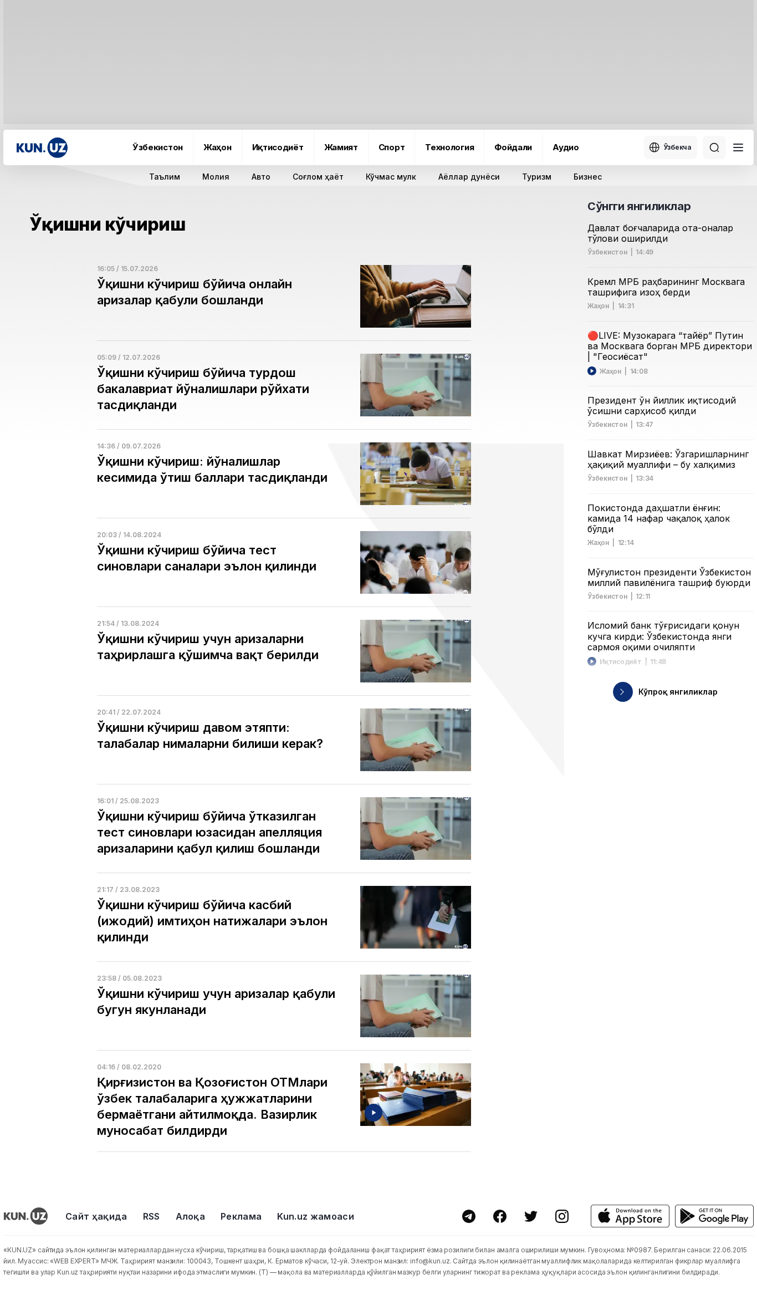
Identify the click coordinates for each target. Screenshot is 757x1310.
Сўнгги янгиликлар (638, 206)
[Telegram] (468, 1216)
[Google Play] (714, 1216)
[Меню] (738, 147)
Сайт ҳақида (96, 1216)
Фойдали (513, 147)
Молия (215, 176)
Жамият (341, 147)
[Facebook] (500, 1216)
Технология (449, 147)
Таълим (164, 176)
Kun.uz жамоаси (315, 1216)
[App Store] (630, 1216)
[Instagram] (562, 1216)
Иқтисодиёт (278, 147)
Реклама (241, 1216)
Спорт (391, 147)
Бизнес (588, 176)
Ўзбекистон (157, 147)
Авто (261, 176)
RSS (151, 1216)
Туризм (536, 176)
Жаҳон (217, 147)
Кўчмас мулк (391, 176)
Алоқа (191, 1216)
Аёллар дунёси (469, 176)
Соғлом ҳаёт (318, 176)
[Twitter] (531, 1216)
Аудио (566, 147)
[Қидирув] (714, 147)
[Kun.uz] (42, 147)
